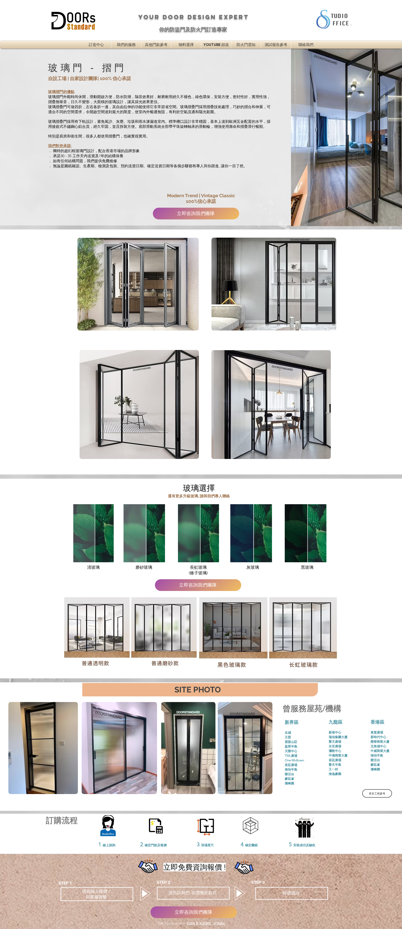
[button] (156, 45)
